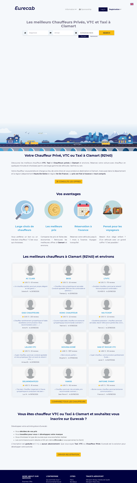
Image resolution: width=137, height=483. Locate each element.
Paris (72, 480)
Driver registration (68, 454)
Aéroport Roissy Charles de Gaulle (98, 480)
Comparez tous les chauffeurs (68, 402)
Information (70, 9)
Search (106, 33)
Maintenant (94, 36)
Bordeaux (73, 482)
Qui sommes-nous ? (53, 480)
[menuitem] (70, 7)
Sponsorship (86, 9)
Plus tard (83, 36)
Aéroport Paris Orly (93, 482)
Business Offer (27, 481)
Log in (103, 9)
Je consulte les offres (68, 181)
